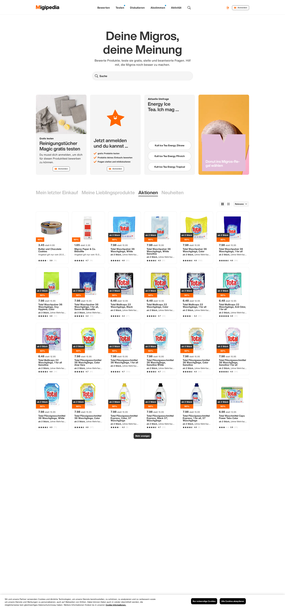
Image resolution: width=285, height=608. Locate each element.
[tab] (57, 192)
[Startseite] (47, 7)
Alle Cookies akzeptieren (232, 601)
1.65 (82, 245)
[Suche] (189, 8)
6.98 (227, 411)
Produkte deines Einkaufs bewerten (115, 158)
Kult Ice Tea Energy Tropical (169, 167)
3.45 (46, 245)
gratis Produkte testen (108, 153)
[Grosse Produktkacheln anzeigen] (228, 204)
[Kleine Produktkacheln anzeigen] (222, 204)
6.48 (119, 300)
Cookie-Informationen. (116, 605)
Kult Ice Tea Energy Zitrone (169, 145)
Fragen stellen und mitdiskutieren (114, 162)
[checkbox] (169, 145)
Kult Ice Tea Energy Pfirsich (170, 156)
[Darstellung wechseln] (228, 8)
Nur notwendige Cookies (204, 601)
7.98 (119, 245)
